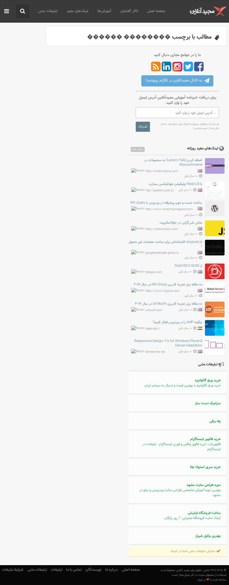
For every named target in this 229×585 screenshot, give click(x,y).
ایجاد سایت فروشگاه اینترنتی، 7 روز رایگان (192, 515)
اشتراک (142, 126)
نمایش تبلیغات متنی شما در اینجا (193, 551)
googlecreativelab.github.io (162, 253)
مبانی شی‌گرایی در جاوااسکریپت (180, 222)
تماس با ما (74, 570)
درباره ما (111, 570)
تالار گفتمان (129, 11)
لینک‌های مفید (77, 11)
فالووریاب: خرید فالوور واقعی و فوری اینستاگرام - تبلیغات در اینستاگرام (181, 444)
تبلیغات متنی (48, 11)
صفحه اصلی (156, 11)
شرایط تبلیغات (12, 570)
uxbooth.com (153, 310)
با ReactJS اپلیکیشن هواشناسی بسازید (175, 184)
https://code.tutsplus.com (161, 171)
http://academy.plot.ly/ (159, 190)
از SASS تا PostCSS (188, 266)
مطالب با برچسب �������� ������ (149, 37)
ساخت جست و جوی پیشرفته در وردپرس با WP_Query (166, 203)
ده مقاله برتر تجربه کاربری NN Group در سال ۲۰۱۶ (168, 284)
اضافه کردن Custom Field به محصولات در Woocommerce (173, 163)
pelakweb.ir (152, 328)
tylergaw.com (153, 272)
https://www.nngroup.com (162, 290)
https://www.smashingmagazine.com (169, 209)
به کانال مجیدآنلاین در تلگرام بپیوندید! (174, 80)
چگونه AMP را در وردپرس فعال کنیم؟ (177, 322)
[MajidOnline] (208, 11)
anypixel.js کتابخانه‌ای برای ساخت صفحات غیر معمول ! (165, 244)
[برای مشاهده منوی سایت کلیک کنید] (6, 11)
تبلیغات (56, 570)
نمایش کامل (137, 149)
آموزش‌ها (104, 11)
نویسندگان (93, 570)
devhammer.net (155, 352)
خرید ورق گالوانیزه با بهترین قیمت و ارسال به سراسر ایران (182, 383)
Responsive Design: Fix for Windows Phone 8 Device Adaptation (168, 343)
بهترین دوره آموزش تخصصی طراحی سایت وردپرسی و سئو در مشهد (180, 490)
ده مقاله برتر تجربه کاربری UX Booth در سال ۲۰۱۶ (168, 304)
